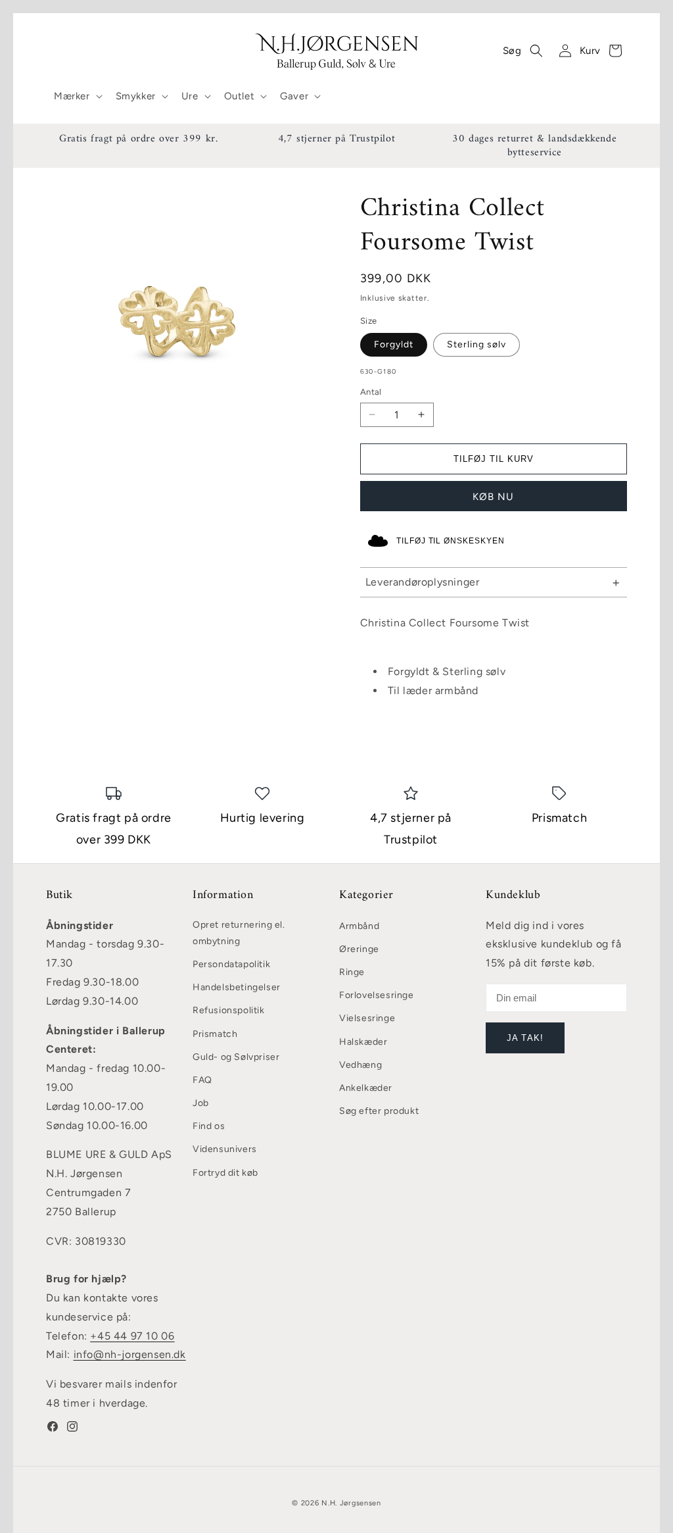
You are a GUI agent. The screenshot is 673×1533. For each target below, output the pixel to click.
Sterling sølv (476, 344)
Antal (371, 392)
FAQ (202, 1080)
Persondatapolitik (231, 964)
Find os (209, 1126)
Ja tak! (525, 1038)
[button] (77, 96)
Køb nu (493, 497)
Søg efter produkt (379, 1111)
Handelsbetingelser (237, 987)
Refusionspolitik (229, 1010)
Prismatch (215, 1034)
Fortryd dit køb (225, 1172)
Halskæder (363, 1041)
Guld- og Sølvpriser (236, 1057)
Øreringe (359, 949)
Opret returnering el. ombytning (239, 933)
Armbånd (359, 926)
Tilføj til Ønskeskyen (450, 540)
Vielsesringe (367, 1018)
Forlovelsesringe (376, 995)
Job (201, 1103)
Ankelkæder (365, 1087)
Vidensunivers (225, 1149)
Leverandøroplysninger (422, 582)
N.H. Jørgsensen (351, 1503)
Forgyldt (393, 344)
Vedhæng (360, 1064)
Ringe (352, 972)
